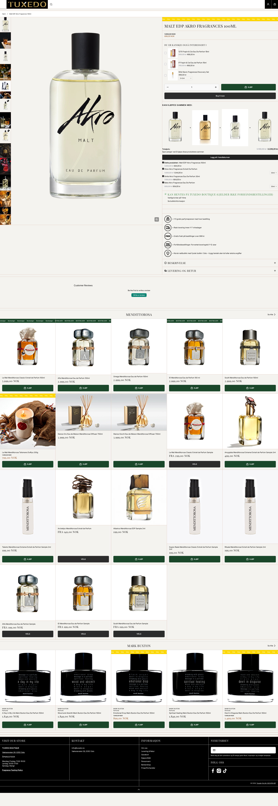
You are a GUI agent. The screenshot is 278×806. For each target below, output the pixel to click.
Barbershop (146, 765)
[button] (274, 4)
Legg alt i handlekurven (220, 157)
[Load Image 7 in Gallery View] (5, 105)
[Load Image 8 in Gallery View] (5, 120)
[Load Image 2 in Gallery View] (5, 40)
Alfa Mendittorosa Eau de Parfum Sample (18, 624)
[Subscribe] (273, 750)
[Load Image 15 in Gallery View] (5, 222)
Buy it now (220, 96)
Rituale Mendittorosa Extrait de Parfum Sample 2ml (245, 547)
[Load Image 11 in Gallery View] (5, 166)
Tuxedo (259, 783)
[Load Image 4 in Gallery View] (5, 72)
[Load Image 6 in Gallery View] (5, 95)
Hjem (4, 14)
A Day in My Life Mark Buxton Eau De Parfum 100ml (23, 713)
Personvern (146, 761)
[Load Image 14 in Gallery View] (5, 210)
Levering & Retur (148, 751)
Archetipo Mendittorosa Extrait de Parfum (74, 528)
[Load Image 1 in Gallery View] (5, 24)
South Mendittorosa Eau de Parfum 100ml (241, 378)
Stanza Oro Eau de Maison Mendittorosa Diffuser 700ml (80, 434)
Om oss (144, 748)
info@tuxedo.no (78, 748)
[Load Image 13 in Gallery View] (5, 199)
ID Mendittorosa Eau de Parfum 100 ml (184, 378)
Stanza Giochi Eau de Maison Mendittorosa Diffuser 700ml (136, 434)
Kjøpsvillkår (146, 758)
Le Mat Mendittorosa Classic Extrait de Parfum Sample (191, 452)
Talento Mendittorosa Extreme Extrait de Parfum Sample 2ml (26, 547)
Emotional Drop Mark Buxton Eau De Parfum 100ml (133, 713)
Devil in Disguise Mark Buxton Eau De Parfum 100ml (245, 713)
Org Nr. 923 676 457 (269, 783)
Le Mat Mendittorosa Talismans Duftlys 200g (20, 452)
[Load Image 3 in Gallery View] (5, 56)
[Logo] (27, 4)
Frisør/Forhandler (148, 768)
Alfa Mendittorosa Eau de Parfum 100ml (74, 378)
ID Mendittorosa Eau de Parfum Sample (73, 623)
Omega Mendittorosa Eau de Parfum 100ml (130, 376)
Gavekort (145, 755)
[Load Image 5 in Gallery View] (5, 85)
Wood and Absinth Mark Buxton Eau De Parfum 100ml (79, 713)
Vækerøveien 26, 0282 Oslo (13, 752)
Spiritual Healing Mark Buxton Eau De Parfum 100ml (190, 713)
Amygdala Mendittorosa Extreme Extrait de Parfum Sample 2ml (250, 452)
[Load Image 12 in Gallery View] (5, 182)
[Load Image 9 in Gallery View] (5, 136)
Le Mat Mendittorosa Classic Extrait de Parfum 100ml (23, 378)
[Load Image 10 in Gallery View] (5, 150)
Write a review (139, 295)
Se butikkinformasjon (176, 201)
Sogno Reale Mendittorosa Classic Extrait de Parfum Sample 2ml (193, 548)
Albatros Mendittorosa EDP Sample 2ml (129, 528)
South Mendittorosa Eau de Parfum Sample (130, 623)
